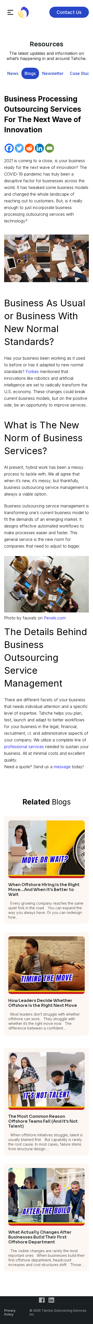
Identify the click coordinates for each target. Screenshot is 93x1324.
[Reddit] (29, 148)
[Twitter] (19, 148)
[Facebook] (9, 148)
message (62, 766)
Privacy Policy (10, 1312)
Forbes (33, 371)
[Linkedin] (39, 148)
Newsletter (53, 73)
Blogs (30, 73)
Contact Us (69, 12)
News (12, 73)
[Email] (49, 148)
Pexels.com (55, 617)
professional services (24, 746)
